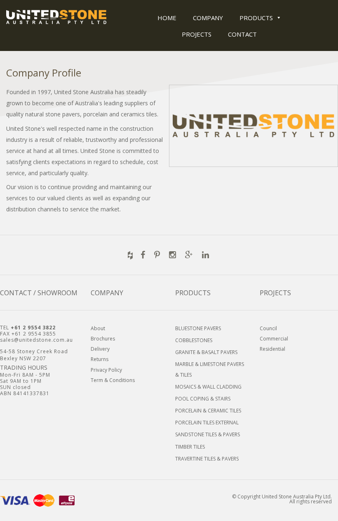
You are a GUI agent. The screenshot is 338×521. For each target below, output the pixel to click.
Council (268, 328)
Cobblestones (193, 340)
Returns (99, 359)
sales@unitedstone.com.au (36, 339)
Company (208, 18)
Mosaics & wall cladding (208, 386)
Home (166, 18)
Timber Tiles (190, 446)
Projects (196, 34)
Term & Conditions (113, 380)
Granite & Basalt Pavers (206, 352)
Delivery (100, 348)
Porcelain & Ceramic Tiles (208, 410)
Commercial (274, 338)
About (98, 328)
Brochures (103, 338)
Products (256, 18)
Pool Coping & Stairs (202, 398)
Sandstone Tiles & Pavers (207, 434)
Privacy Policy (106, 369)
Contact (242, 34)
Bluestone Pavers (198, 328)
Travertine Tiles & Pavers (207, 458)
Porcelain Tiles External (207, 422)
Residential (272, 348)
